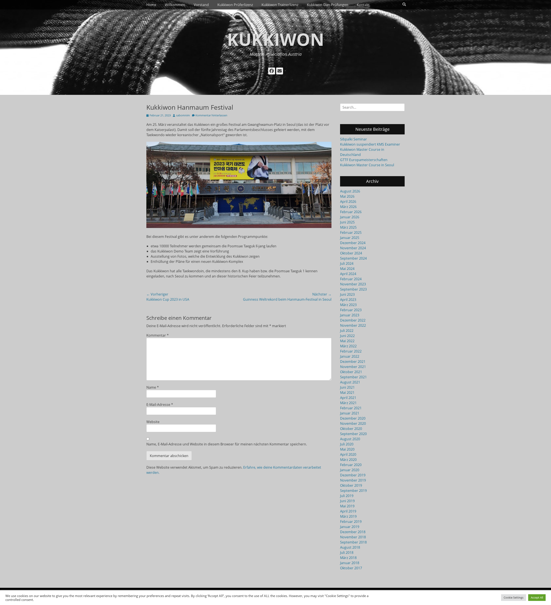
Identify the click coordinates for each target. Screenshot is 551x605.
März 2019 (348, 516)
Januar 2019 (349, 526)
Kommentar (157, 335)
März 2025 (348, 227)
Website (152, 421)
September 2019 (353, 490)
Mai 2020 (347, 449)
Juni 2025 (347, 222)
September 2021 (353, 377)
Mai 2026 (347, 196)
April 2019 (348, 511)
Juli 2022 (346, 330)
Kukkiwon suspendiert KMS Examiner (370, 144)
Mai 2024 (347, 268)
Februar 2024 (351, 279)
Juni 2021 (347, 387)
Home (151, 4)
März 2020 (348, 459)
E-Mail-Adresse (159, 404)
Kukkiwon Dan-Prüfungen (327, 4)
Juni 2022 (347, 335)
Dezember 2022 (352, 320)
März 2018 (348, 557)
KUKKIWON (275, 39)
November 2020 (353, 423)
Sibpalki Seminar (353, 139)
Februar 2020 (351, 464)
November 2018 (353, 537)
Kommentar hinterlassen (211, 115)
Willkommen (175, 4)
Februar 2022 (351, 351)
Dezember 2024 (352, 242)
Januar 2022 (349, 356)
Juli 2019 (346, 495)
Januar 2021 (349, 413)
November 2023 (353, 284)
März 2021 (348, 402)
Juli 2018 (346, 552)
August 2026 (350, 191)
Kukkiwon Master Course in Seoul (367, 165)
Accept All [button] (537, 597)
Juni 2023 (347, 294)
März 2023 (348, 304)
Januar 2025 (349, 237)
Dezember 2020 (352, 418)
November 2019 (353, 480)
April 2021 (348, 397)
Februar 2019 (351, 521)
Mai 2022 (347, 341)
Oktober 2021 (351, 371)
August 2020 (350, 439)
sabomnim (183, 115)
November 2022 (353, 325)
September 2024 (353, 258)
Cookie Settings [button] (513, 597)
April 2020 (348, 454)
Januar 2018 (349, 562)
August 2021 (350, 382)
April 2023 (348, 299)
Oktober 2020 (351, 428)
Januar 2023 (349, 315)
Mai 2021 (347, 392)
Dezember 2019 (352, 475)
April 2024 (348, 273)
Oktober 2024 (351, 253)
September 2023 (353, 289)
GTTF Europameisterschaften (363, 159)
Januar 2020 (349, 470)
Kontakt (363, 4)
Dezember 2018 (352, 532)
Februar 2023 (351, 310)
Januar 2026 (349, 217)
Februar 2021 (351, 408)
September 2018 (353, 542)
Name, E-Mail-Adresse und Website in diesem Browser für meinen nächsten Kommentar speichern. (226, 444)
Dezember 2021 (352, 361)
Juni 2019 (347, 501)
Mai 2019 (347, 506)
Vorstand (201, 4)
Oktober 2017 (351, 568)
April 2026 (348, 201)
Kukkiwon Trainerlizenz (280, 4)
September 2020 (353, 433)
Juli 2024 (346, 263)
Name (152, 387)
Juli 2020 (346, 444)
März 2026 (348, 206)
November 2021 (353, 366)
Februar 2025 (351, 232)
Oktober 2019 (351, 485)
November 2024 (353, 248)
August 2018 (350, 547)
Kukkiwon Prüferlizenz (235, 4)
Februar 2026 (351, 211)
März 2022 (348, 346)
